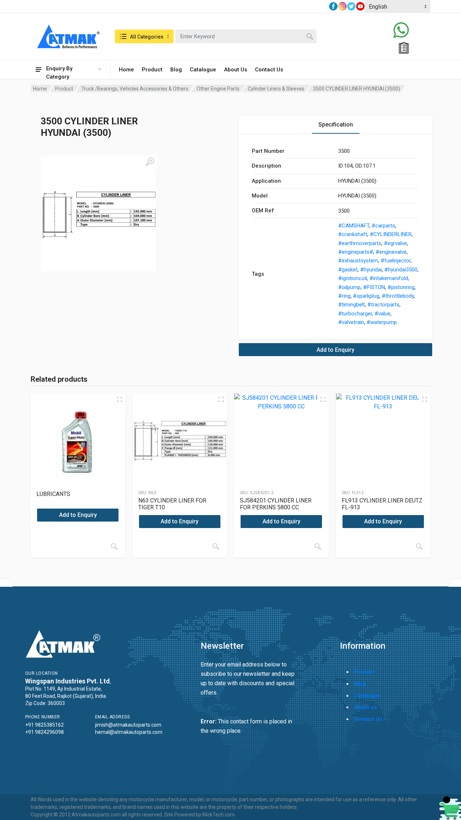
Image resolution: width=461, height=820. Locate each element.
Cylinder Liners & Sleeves (276, 89)
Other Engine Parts (218, 89)
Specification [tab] (335, 124)
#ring (344, 296)
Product (152, 69)
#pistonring (401, 287)
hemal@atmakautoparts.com (128, 732)
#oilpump (349, 287)
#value (382, 313)
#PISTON (374, 287)
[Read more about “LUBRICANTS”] (114, 546)
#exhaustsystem (358, 260)
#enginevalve (391, 252)
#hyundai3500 (400, 269)
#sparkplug (366, 296)
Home (126, 69)
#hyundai (371, 269)
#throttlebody (398, 296)
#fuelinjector (396, 260)
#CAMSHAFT (353, 225)
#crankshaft (352, 234)
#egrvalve (395, 243)
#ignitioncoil (352, 278)
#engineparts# (355, 252)
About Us (235, 69)
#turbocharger (355, 313)
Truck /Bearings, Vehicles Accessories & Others (134, 89)
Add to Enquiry (335, 349)
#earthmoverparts (359, 243)
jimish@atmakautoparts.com (128, 725)
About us (365, 707)
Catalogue (203, 69)
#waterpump (382, 322)
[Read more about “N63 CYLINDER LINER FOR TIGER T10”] (215, 546)
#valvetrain (351, 322)
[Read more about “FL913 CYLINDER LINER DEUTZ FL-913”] (419, 546)
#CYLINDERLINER (391, 234)
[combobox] (246, 36)
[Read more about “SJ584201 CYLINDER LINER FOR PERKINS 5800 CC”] (317, 546)
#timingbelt (351, 304)
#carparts (383, 225)
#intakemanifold (389, 278)
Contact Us (269, 69)
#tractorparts (383, 304)
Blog (176, 69)
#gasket (348, 269)
